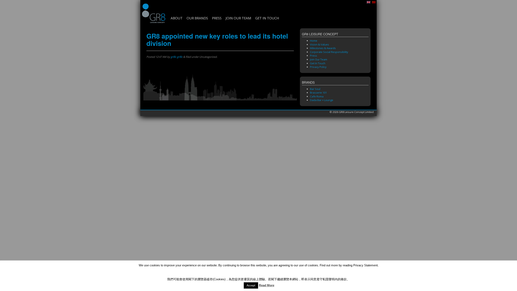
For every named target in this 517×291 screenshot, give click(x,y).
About (177, 18)
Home (313, 40)
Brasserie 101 (318, 92)
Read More (266, 285)
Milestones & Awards (323, 48)
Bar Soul (315, 89)
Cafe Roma (317, 96)
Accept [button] (251, 285)
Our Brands (197, 18)
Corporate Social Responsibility (329, 52)
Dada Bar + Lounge (321, 100)
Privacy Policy (318, 67)
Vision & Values (319, 44)
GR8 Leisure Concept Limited (153, 13)
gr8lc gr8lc (177, 57)
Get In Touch (267, 18)
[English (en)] (368, 2)
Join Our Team (238, 18)
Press (217, 18)
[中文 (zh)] (374, 2)
